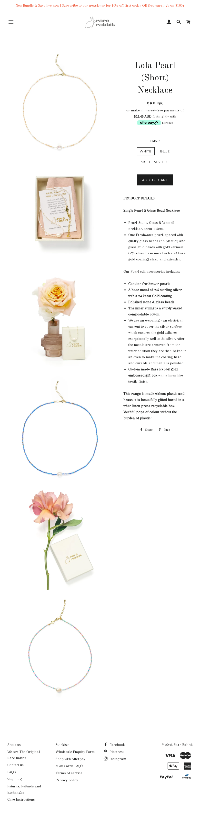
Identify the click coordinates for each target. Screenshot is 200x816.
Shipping (14, 779)
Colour (155, 141)
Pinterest (116, 752)
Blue (165, 151)
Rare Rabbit (183, 744)
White (146, 151)
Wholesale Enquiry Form (75, 752)
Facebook (117, 744)
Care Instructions (21, 799)
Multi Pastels (155, 162)
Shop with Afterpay (70, 759)
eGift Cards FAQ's (69, 766)
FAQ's (11, 772)
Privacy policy (67, 780)
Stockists (63, 744)
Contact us (15, 765)
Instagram (117, 759)
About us (14, 744)
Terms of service (69, 773)
